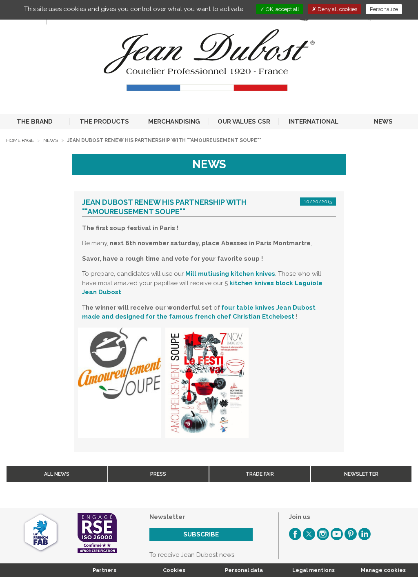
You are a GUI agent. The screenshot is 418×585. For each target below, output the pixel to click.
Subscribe (201, 534)
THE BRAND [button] (35, 121)
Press (158, 474)
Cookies (174, 570)
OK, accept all (282, 9)
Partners (104, 570)
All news (56, 474)
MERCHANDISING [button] (174, 121)
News (50, 140)
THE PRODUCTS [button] (104, 121)
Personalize (384, 9)
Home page (20, 140)
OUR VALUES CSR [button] (244, 121)
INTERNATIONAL (313, 121)
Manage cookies (383, 570)
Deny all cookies (336, 9)
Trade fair (260, 474)
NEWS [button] (383, 121)
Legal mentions (313, 570)
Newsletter (361, 474)
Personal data (244, 570)
